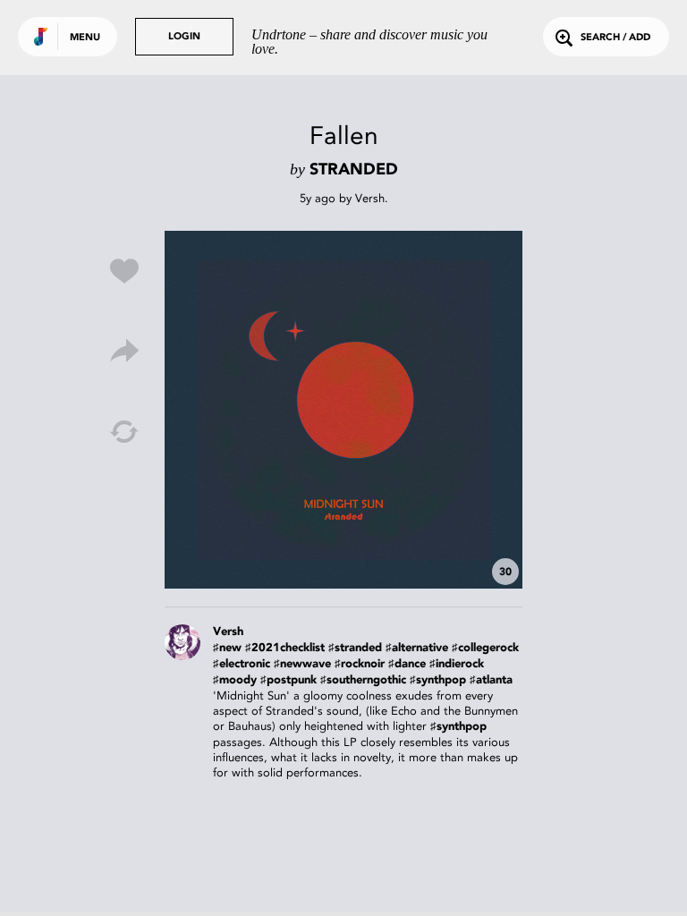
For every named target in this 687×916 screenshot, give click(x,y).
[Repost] (124, 432)
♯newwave (302, 664)
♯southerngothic (363, 680)
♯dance (407, 664)
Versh (370, 198)
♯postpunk (288, 680)
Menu (85, 38)
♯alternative (417, 648)
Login (184, 37)
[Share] (124, 351)
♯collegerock (485, 648)
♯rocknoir (360, 664)
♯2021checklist (285, 648)
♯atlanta (491, 680)
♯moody (235, 680)
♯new (227, 648)
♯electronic (241, 664)
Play (343, 409)
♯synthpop (438, 680)
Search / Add (615, 38)
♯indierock (456, 664)
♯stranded (355, 648)
